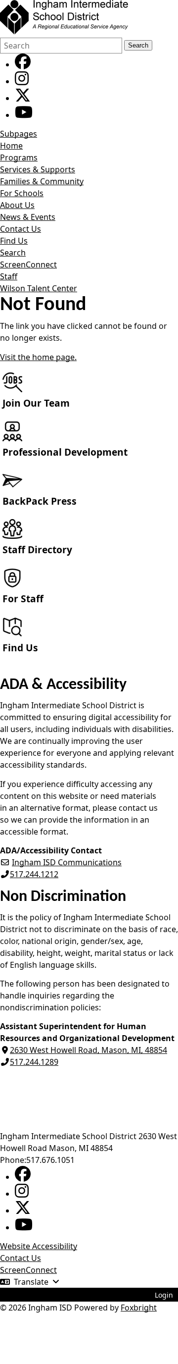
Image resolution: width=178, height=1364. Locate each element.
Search (138, 45)
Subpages (18, 133)
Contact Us (20, 228)
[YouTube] (24, 114)
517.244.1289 (34, 1061)
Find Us (14, 240)
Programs (19, 157)
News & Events (27, 216)
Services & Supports (37, 169)
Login (164, 1295)
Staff (8, 276)
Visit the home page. (38, 357)
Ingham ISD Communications (67, 862)
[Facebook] (23, 64)
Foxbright (139, 1307)
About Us (17, 205)
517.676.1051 (50, 1159)
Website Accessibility (38, 1246)
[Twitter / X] (23, 98)
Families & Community (42, 181)
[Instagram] (22, 81)
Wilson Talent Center (38, 288)
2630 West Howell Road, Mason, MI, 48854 (88, 1050)
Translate (31, 1281)
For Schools (22, 193)
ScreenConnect (28, 264)
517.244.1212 (34, 874)
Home (11, 145)
